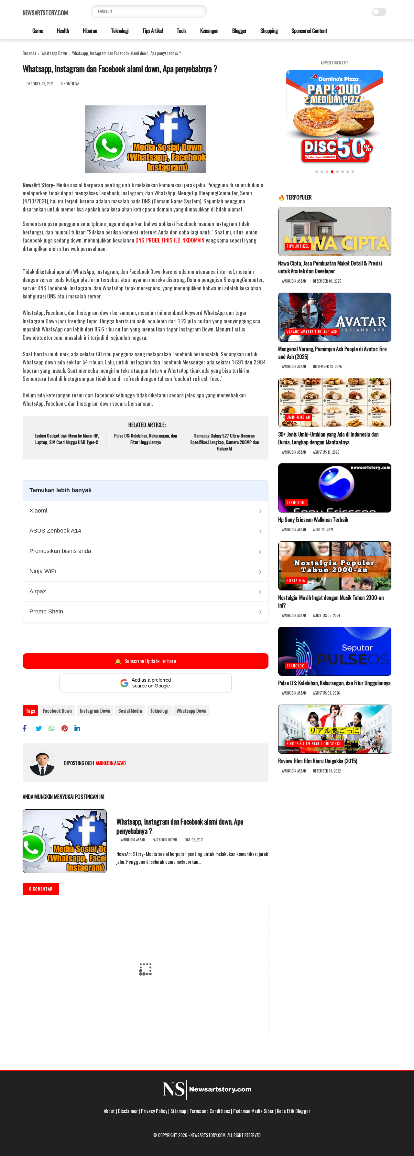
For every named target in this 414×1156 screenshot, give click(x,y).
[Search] (200, 11)
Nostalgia (296, 580)
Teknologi (119, 31)
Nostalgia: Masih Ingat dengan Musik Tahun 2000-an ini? (331, 601)
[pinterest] (67, 728)
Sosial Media (130, 710)
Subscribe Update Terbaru (145, 661)
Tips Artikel (152, 31)
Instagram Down (95, 710)
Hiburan (89, 31)
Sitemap (178, 1110)
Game (37, 31)
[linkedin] (80, 728)
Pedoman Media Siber (253, 1110)
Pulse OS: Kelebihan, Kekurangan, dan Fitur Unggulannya (145, 438)
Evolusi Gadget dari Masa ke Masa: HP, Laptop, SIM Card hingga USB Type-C (67, 438)
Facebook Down (57, 710)
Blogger (238, 31)
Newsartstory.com (45, 12)
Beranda (29, 53)
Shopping (268, 31)
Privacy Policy (154, 1110)
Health (62, 31)
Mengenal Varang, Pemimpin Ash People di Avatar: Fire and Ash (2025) (332, 353)
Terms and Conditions (210, 1110)
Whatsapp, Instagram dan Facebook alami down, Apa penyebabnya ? (179, 826)
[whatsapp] (54, 728)
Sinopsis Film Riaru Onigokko (314, 743)
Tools (181, 31)
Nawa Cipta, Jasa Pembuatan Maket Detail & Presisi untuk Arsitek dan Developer (330, 267)
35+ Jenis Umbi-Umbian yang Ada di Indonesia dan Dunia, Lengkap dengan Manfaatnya (328, 438)
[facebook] (28, 728)
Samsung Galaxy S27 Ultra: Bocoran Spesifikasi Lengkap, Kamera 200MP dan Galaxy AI (224, 441)
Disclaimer (128, 1110)
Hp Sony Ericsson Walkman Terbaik (313, 520)
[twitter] (41, 728)
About (109, 1110)
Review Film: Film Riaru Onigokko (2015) (317, 761)
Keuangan (208, 31)
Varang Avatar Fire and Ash (312, 331)
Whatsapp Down (54, 53)
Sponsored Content (308, 31)
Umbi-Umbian (298, 417)
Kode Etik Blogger (293, 1110)
